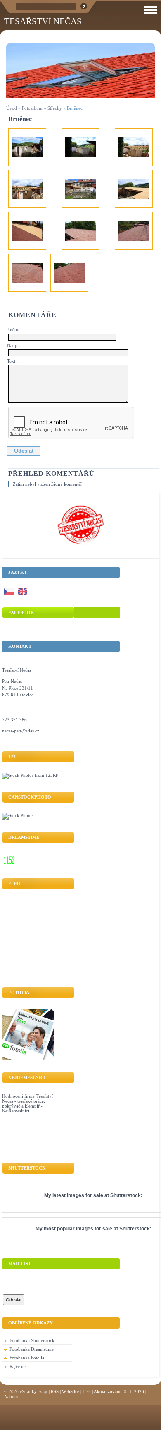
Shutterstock (125, 1195)
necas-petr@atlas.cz (20, 730)
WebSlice (70, 1391)
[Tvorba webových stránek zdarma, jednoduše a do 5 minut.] (46, 1392)
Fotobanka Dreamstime (31, 1349)
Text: (12, 361)
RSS (55, 1391)
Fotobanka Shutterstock (31, 1340)
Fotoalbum (32, 108)
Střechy (54, 108)
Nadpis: (14, 345)
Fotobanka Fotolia (26, 1357)
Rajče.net (18, 1366)
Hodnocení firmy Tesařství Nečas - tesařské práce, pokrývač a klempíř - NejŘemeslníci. (27, 1103)
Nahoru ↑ (13, 1396)
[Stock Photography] (17, 815)
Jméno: (14, 329)
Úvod (11, 108)
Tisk (87, 1391)
